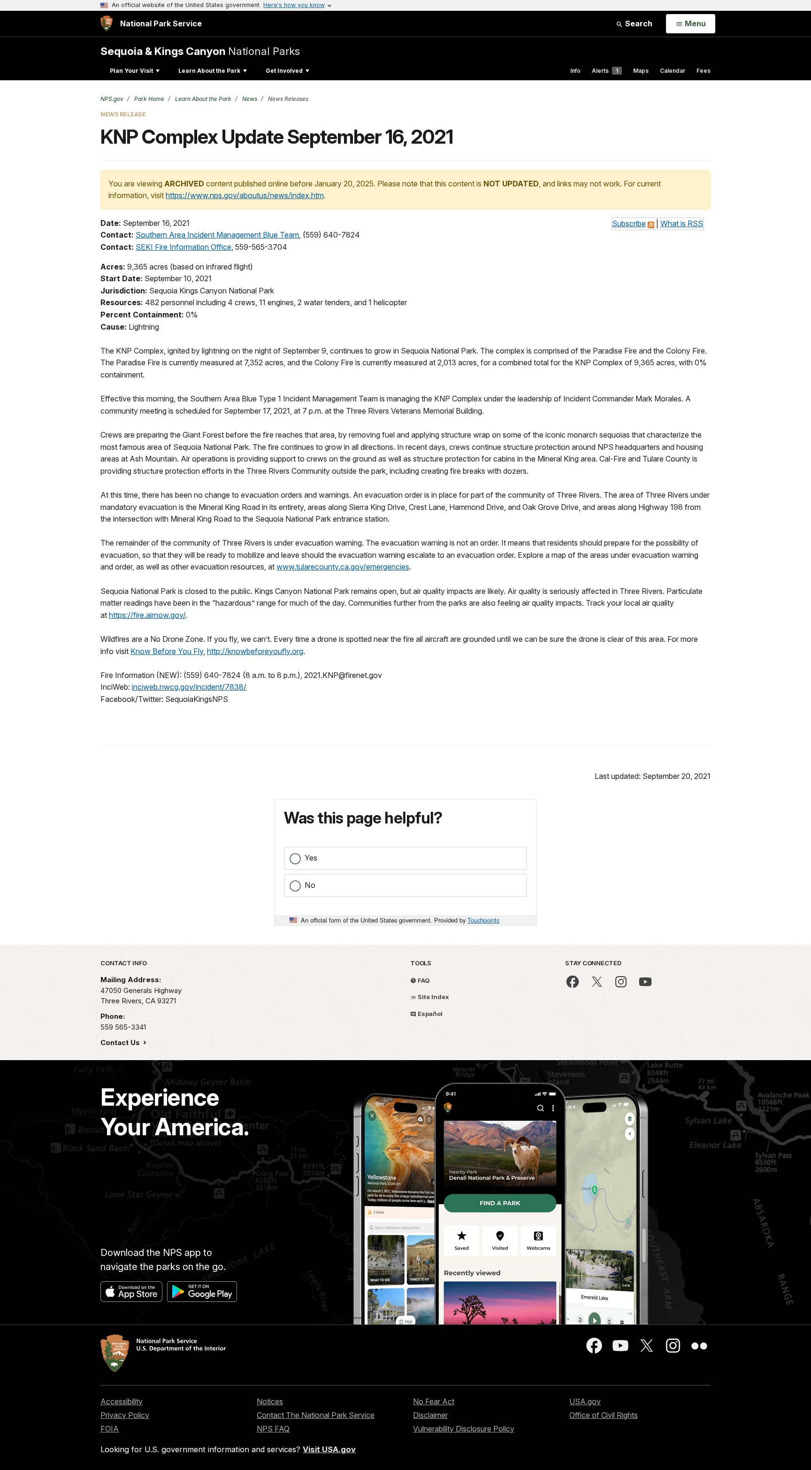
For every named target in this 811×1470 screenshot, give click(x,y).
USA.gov (585, 1401)
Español (429, 1013)
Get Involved (284, 70)
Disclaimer (430, 1415)
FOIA (109, 1428)
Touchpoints (483, 920)
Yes (311, 857)
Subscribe (629, 223)
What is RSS (681, 223)
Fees (703, 70)
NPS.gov (111, 98)
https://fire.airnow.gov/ (147, 615)
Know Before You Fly (166, 651)
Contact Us (121, 1042)
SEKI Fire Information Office (183, 247)
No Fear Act (433, 1401)
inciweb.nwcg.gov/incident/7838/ (189, 687)
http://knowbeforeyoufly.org (255, 651)
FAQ (423, 980)
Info (575, 70)
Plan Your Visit (131, 70)
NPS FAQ (273, 1428)
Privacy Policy (124, 1415)
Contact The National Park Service (316, 1415)
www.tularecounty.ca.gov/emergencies (342, 566)
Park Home (148, 98)
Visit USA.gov (329, 1449)
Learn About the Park (209, 70)
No (310, 885)
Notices (270, 1401)
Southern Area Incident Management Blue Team (217, 234)
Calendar (672, 70)
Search (637, 23)
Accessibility (121, 1401)
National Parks (200, 51)
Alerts (605, 70)
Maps (641, 70)
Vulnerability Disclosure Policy (463, 1428)
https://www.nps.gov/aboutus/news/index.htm (245, 195)
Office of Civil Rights (603, 1415)
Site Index (432, 997)
